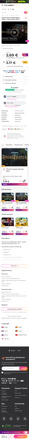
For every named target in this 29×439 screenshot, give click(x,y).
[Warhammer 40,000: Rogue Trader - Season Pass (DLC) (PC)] (8, 197)
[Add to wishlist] (25, 18)
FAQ (16, 390)
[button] (13, 9)
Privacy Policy (7, 373)
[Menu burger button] (2, 5)
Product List (4, 406)
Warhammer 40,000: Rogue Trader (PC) (12, 177)
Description (9, 145)
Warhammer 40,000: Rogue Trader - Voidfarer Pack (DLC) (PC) (21, 203)
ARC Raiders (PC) (5, 227)
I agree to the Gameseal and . (15, 373)
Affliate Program (18, 410)
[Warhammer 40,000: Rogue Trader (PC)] (14, 157)
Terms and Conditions (20, 372)
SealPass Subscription (4, 411)
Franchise (4, 408)
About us (4, 390)
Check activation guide (12, 99)
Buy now (20, 436)
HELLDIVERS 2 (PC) (19, 227)
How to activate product (20, 395)
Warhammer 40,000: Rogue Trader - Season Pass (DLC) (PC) (7, 203)
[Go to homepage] (9, 5)
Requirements (19, 145)
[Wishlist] (11, 9)
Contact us (17, 397)
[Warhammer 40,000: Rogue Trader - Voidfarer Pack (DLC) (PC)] (22, 197)
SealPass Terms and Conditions (6, 397)
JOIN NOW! (23, 368)
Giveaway (17, 408)
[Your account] (8, 9)
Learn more (17, 115)
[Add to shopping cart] (24, 181)
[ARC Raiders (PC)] (8, 222)
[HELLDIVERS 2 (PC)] (22, 222)
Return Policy (18, 393)
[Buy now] (10, 436)
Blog (16, 406)
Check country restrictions (12, 106)
